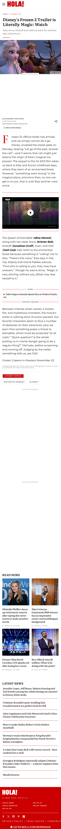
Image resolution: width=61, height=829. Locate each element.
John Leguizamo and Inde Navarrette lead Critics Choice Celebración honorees (30, 715)
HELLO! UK (6, 808)
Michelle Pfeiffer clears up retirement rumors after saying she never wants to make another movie (15, 615)
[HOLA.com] (30, 792)
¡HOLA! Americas (9, 806)
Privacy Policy (12, 821)
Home (5, 14)
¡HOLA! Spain (8, 803)
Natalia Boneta (11, 774)
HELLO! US (37, 803)
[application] (30, 213)
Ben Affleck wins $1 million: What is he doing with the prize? (43, 662)
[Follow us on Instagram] (13, 816)
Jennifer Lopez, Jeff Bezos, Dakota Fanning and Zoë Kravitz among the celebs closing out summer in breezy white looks (30, 691)
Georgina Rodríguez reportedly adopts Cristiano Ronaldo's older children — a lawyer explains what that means (30, 764)
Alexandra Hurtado (13, 119)
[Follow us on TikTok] (24, 816)
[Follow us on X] (8, 816)
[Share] (56, 121)
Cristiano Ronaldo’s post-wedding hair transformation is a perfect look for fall (24, 704)
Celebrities (15, 14)
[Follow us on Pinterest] (19, 816)
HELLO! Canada (40, 806)
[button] (30, 213)
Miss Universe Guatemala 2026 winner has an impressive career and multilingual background (45, 615)
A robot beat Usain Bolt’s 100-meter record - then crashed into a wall (30, 751)
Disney (34, 382)
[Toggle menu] (3, 4)
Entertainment (14, 382)
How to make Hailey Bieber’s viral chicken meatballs (26, 726)
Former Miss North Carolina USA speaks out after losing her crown (15, 662)
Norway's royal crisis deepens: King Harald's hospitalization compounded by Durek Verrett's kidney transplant (29, 738)
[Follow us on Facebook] (3, 816)
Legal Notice (36, 821)
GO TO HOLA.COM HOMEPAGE (32, 827)
